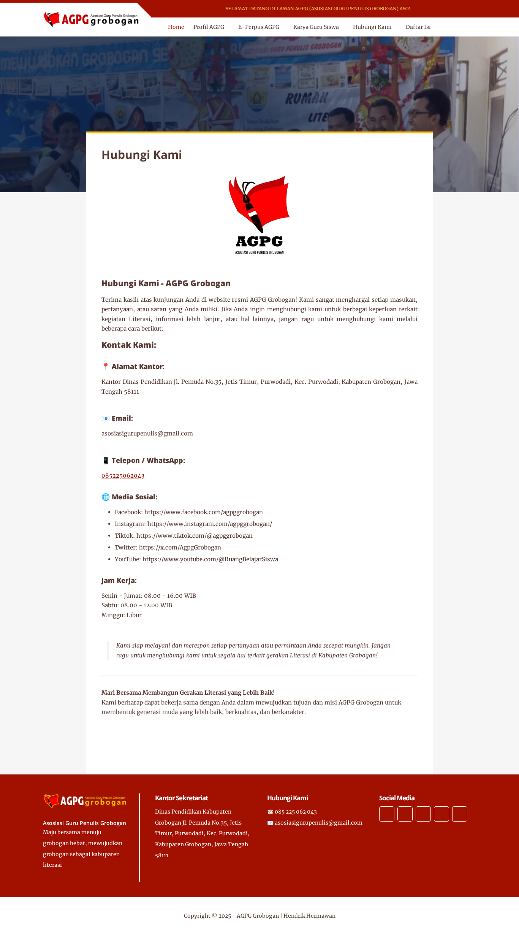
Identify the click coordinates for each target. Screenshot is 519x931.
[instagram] (448, 9)
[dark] (469, 27)
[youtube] (468, 9)
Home (176, 27)
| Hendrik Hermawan (307, 915)
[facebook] (429, 9)
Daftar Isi (418, 27)
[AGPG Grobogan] (91, 19)
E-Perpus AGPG (258, 27)
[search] (456, 27)
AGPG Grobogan (258, 915)
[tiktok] (458, 9)
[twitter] (439, 9)
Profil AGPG (208, 27)
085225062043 (122, 475)
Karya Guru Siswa (316, 27)
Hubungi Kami (372, 27)
